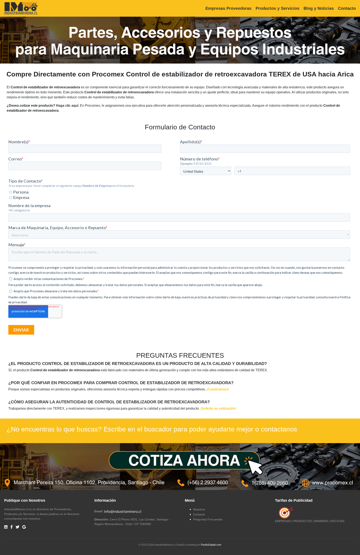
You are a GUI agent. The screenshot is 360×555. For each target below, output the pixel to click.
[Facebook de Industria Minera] (11, 527)
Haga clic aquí (67, 105)
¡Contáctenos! (217, 389)
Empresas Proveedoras (228, 8)
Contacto (347, 8)
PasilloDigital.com (211, 544)
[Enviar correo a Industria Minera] (122, 511)
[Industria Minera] (21, 8)
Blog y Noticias (319, 8)
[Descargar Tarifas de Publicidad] (285, 512)
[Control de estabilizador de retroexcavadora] (180, 466)
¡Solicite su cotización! (218, 408)
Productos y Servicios (277, 8)
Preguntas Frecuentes (207, 519)
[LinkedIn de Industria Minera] (6, 527)
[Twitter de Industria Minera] (17, 527)
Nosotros (199, 509)
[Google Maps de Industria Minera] (24, 527)
